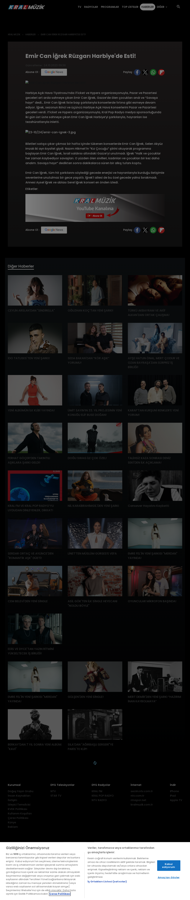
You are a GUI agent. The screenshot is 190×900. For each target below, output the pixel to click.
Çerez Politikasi (59, 894)
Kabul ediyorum (168, 865)
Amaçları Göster (169, 877)
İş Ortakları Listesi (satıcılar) (107, 881)
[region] (95, 871)
